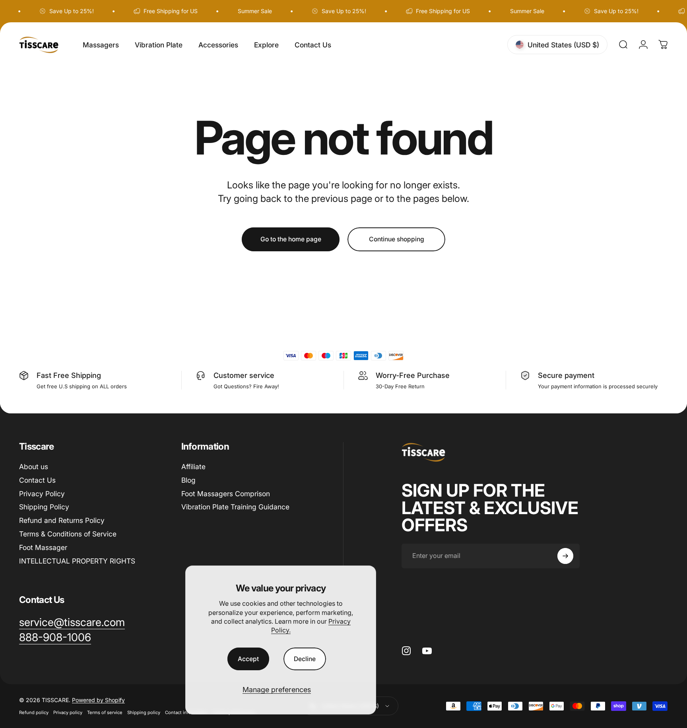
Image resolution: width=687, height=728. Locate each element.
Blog (188, 480)
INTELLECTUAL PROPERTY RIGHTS (77, 561)
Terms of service (104, 713)
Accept (248, 659)
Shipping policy (143, 713)
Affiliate (193, 466)
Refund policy (34, 713)
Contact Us (37, 480)
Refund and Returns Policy (62, 520)
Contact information (186, 713)
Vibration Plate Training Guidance (235, 507)
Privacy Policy (42, 493)
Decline (305, 659)
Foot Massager (43, 547)
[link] (55, 637)
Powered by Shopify (98, 700)
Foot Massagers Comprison (225, 493)
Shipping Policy (44, 507)
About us (33, 466)
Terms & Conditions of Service (67, 534)
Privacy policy (67, 713)
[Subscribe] (565, 556)
